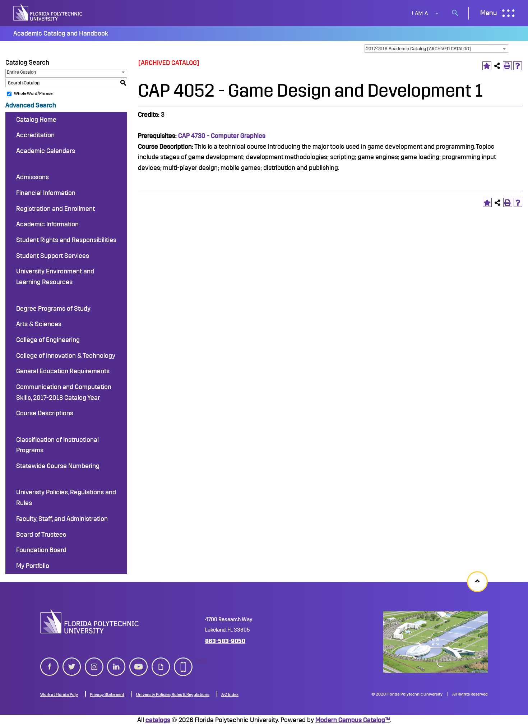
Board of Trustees (41, 534)
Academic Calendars (45, 151)
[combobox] (436, 48)
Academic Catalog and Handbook (60, 33)
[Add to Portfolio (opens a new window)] (486, 65)
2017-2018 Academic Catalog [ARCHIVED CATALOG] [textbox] (418, 48)
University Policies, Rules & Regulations (172, 694)
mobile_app (183, 661)
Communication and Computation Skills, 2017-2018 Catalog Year (63, 392)
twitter (71, 661)
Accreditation (35, 135)
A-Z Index (229, 694)
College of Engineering (48, 340)
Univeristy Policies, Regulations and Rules (66, 497)
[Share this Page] (497, 65)
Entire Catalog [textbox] (21, 72)
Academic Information (47, 224)
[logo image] (89, 621)
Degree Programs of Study (53, 308)
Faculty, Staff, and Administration (62, 519)
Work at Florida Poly (59, 694)
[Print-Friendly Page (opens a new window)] (507, 65)
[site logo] (48, 13)
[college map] (435, 642)
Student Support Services (52, 256)
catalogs (157, 720)
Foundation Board (41, 550)
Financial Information (45, 193)
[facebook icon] (49, 665)
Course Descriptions (44, 413)
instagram (94, 661)
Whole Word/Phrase (33, 93)
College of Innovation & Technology (65, 355)
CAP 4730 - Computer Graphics (221, 136)
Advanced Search (30, 105)
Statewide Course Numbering (57, 466)
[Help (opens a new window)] (517, 65)
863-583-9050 (225, 641)
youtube (138, 661)
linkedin (116, 661)
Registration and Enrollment (55, 209)
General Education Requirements (63, 371)
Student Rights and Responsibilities (66, 240)
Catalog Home (36, 119)
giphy (159, 661)
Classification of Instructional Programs (57, 445)
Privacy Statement (107, 694)
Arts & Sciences (38, 324)
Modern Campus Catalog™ (352, 720)
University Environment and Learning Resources (55, 276)
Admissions (32, 177)
